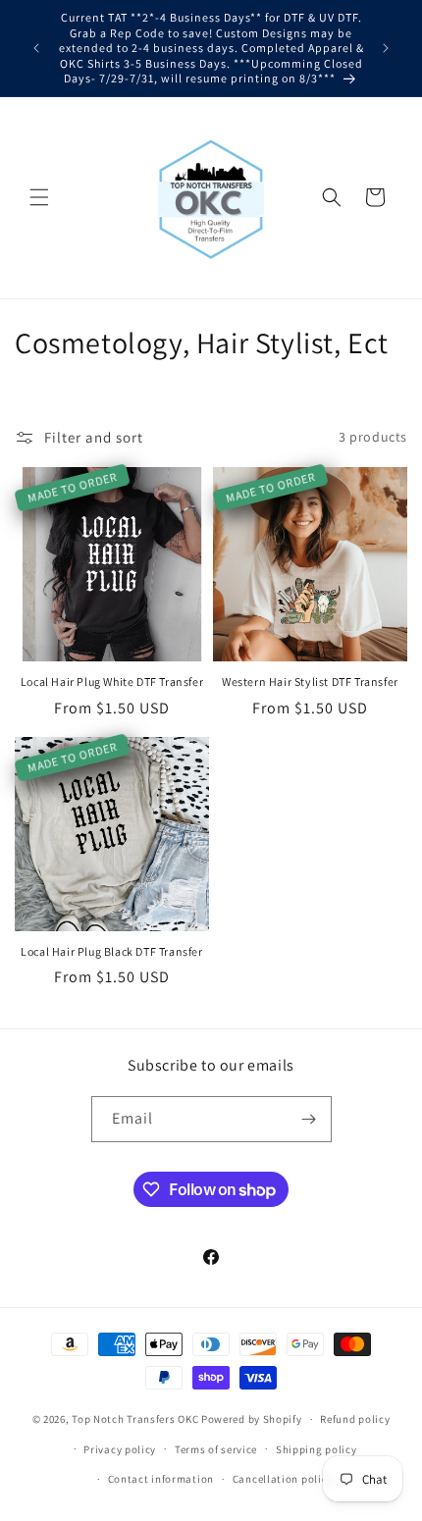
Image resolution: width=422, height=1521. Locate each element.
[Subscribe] (309, 1119)
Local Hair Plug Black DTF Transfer (111, 951)
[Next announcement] (385, 48)
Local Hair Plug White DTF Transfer (112, 681)
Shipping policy (316, 1449)
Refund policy (355, 1419)
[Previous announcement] (36, 48)
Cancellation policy (283, 1479)
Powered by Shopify (251, 1419)
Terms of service (216, 1449)
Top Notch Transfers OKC (136, 1419)
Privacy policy (119, 1449)
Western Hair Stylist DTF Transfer (310, 681)
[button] (39, 197)
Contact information (161, 1479)
